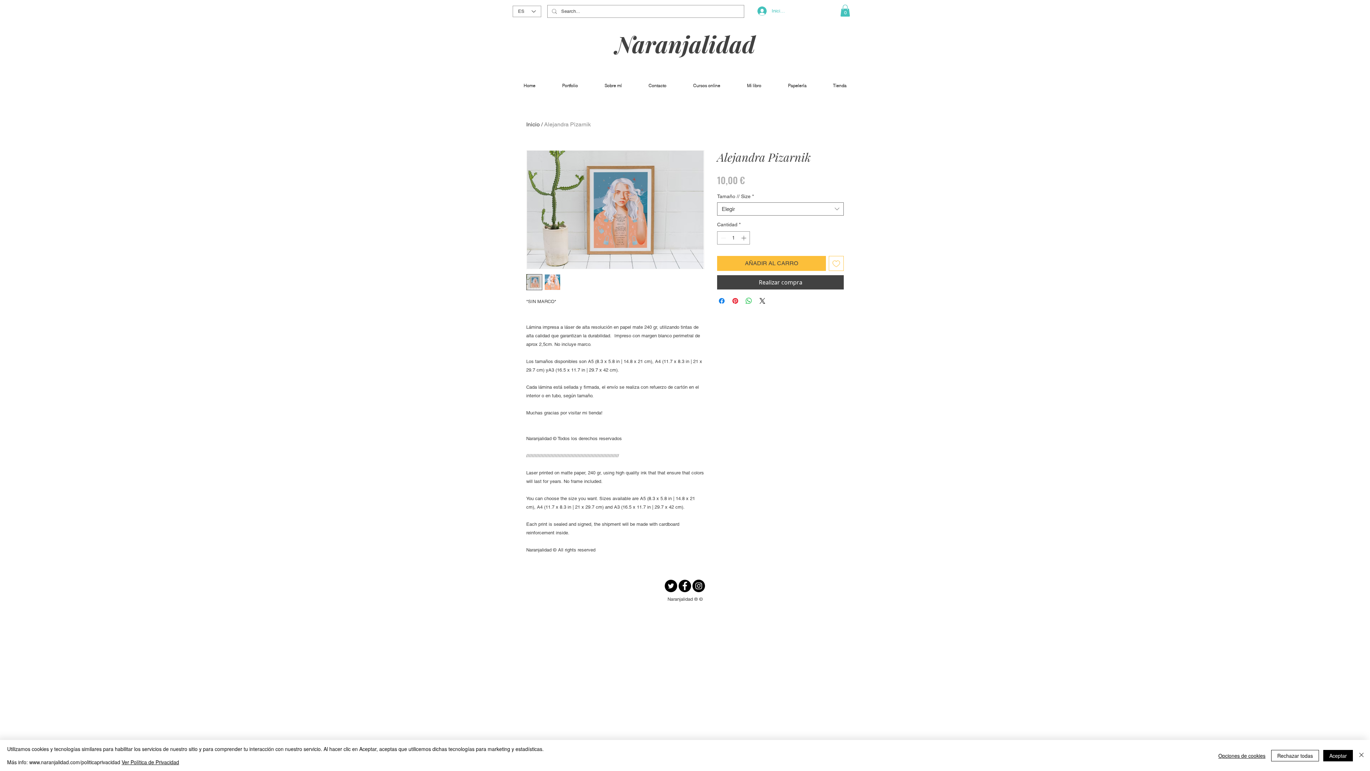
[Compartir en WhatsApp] (749, 301)
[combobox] (780, 209)
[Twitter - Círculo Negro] (671, 586)
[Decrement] (722, 238)
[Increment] (744, 238)
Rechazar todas (1295, 755)
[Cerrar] (1361, 755)
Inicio (533, 124)
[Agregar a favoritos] (836, 263)
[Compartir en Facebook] (721, 301)
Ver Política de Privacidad (150, 762)
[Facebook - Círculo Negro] (685, 586)
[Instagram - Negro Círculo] (698, 586)
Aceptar (1338, 755)
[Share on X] (762, 301)
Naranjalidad (685, 44)
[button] (845, 10)
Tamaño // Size (735, 196)
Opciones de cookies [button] (1241, 755)
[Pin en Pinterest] (735, 301)
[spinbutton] (733, 238)
